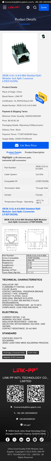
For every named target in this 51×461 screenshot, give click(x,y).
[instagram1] (36, 440)
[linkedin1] (22, 440)
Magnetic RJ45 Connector (13, 357)
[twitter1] (15, 440)
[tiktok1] (42, 440)
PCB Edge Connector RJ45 (14, 353)
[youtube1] (29, 440)
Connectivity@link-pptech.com (18, 2)
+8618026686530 (27, 419)
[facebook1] (8, 440)
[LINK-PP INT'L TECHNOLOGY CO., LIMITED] (14, 7)
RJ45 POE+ (32, 353)
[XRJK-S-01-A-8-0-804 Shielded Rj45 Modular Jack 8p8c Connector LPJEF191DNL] (20, 53)
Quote (44, 7)
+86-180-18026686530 (27, 413)
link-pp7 (27, 425)
